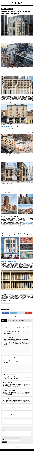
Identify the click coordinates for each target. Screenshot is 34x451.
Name (3, 436)
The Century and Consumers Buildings (8, 69)
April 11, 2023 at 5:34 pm (10, 337)
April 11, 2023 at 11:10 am (9, 357)
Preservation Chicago (5, 309)
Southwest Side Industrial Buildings (7, 216)
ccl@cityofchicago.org (6, 386)
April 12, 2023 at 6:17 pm (11, 412)
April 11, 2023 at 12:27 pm (9, 374)
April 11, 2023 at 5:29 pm (9, 390)
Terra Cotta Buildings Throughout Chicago (8, 261)
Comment (3, 430)
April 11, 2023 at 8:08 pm (11, 405)
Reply (12, 324)
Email (3, 439)
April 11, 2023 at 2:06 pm (8, 382)
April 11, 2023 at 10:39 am (13, 331)
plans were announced (14, 131)
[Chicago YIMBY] (17, 2)
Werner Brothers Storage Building (7, 126)
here (25, 41)
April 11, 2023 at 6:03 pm (8, 398)
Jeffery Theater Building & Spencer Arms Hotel (9, 155)
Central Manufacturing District (27, 223)
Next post (19, 316)
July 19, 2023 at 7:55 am (9, 419)
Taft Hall (2, 292)
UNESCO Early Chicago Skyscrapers (7, 74)
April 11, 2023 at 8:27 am (7, 324)
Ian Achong (3, 37)
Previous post (15, 316)
